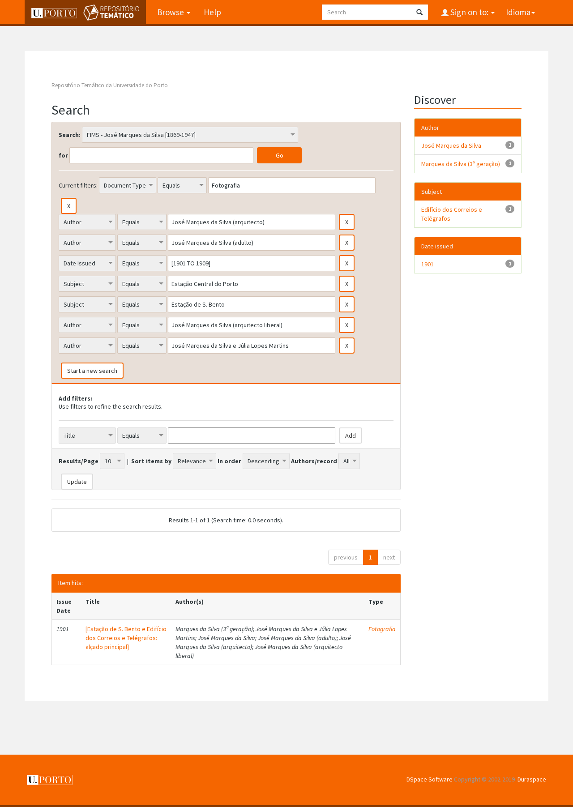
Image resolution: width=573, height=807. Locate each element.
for (63, 155)
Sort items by (151, 461)
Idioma (518, 12)
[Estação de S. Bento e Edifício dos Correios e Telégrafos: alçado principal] (126, 638)
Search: (70, 135)
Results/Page (78, 461)
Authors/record (314, 461)
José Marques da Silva (451, 145)
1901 (427, 264)
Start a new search (92, 371)
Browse (171, 12)
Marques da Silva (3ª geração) (460, 164)
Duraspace (531, 779)
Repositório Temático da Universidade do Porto (109, 85)
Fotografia (382, 629)
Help (212, 12)
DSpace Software (429, 779)
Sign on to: (469, 12)
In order (229, 461)
